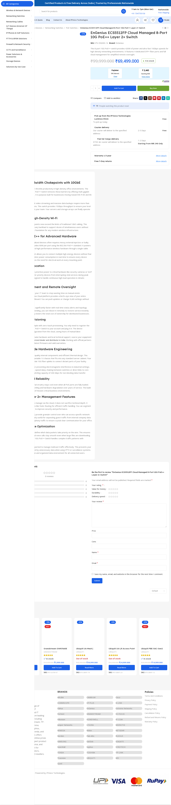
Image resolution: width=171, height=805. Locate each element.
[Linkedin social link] (163, 98)
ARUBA (60, 697)
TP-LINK (119, 752)
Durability (96, 493)
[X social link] (145, 98)
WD (117, 758)
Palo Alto (90, 736)
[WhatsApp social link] (168, 98)
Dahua (60, 708)
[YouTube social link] (154, 98)
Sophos (90, 747)
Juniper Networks (64, 725)
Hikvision (61, 719)
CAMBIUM (91, 697)
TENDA (60, 752)
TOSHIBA (91, 752)
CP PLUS (90, 703)
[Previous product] (163, 28)
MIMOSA (61, 730)
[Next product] (168, 28)
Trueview (61, 758)
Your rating (97, 485)
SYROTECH (121, 747)
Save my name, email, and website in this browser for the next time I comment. (129, 574)
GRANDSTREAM (50, 652)
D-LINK (119, 703)
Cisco (118, 697)
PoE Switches (72, 28)
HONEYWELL (92, 719)
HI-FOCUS (120, 714)
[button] (57, 667)
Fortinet (60, 714)
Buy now (153, 88)
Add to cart (119, 88)
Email (95, 563)
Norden (60, 736)
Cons (94, 541)
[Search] (123, 11)
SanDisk (90, 741)
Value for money (99, 489)
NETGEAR (120, 730)
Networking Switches (54, 28)
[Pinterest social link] (159, 98)
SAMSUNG (61, 741)
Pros (94, 530)
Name (95, 552)
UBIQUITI (80, 652)
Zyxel (59, 763)
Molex (89, 730)
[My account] (137, 20)
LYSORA (90, 725)
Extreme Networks (124, 708)
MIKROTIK (120, 725)
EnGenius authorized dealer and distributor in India (43, 340)
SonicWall (61, 747)
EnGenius (120, 43)
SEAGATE (120, 741)
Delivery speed (98, 497)
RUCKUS (119, 736)
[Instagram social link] (150, 98)
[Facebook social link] (141, 98)
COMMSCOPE (63, 703)
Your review (98, 501)
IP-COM (119, 719)
